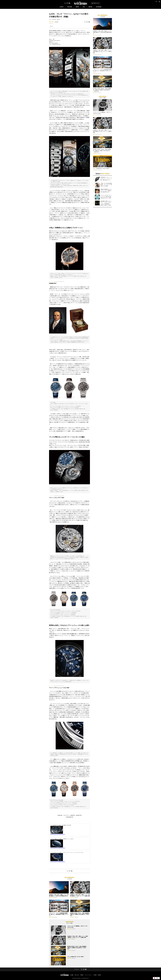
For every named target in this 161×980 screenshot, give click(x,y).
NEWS (77, 6)
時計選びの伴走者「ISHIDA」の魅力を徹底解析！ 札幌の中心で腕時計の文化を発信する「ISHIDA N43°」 (80, 914)
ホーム (50, 19)
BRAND (90, 6)
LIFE (84, 6)
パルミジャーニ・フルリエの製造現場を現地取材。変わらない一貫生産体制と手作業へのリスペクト (58, 914)
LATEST (62, 6)
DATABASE (98, 6)
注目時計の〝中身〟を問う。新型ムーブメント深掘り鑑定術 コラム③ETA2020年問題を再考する (102, 32)
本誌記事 (58, 19)
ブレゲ (51, 26)
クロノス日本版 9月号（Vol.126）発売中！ (75, 956)
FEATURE (69, 6)
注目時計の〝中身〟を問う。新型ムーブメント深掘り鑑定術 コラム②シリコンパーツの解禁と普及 (102, 51)
